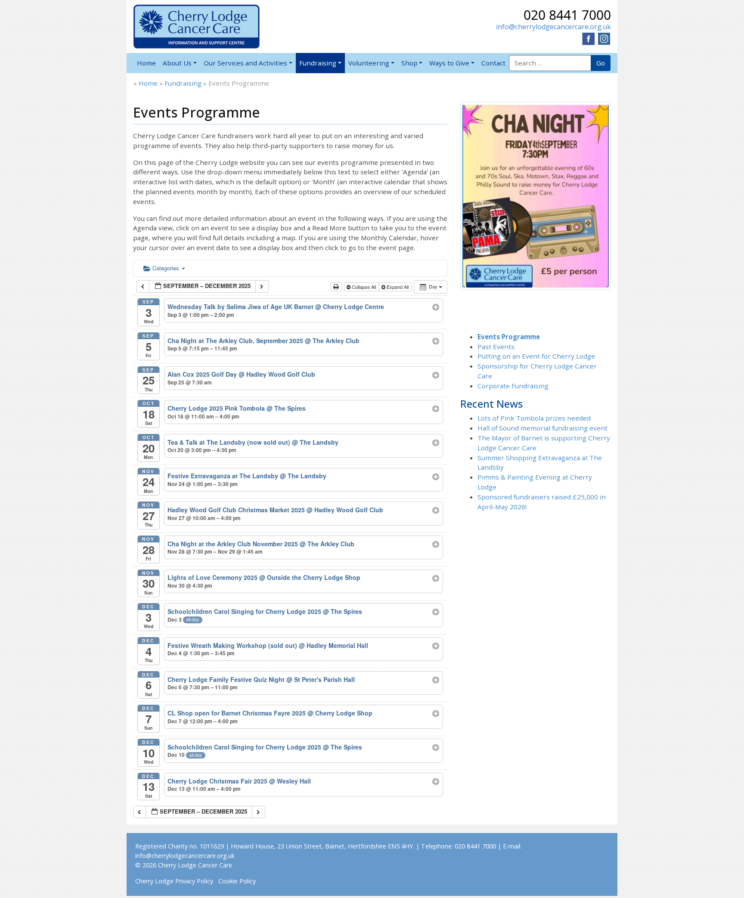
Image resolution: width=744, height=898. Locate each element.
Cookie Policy (237, 881)
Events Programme (508, 336)
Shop (409, 63)
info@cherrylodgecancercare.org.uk (553, 26)
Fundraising (317, 63)
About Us (177, 63)
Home (146, 63)
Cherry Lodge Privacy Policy (174, 881)
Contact (493, 63)
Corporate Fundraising (513, 385)
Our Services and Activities (245, 63)
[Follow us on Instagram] (604, 38)
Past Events (496, 346)
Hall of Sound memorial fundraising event (542, 428)
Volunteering (368, 63)
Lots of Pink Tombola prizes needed (534, 418)
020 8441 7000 (567, 15)
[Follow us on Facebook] (588, 38)
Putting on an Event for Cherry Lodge (536, 356)
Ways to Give (449, 63)
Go (600, 63)
